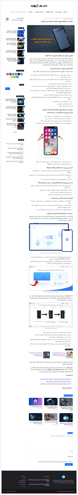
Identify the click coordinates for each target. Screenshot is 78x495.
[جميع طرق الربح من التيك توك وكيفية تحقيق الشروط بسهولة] (20, 40)
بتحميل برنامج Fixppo (63, 257)
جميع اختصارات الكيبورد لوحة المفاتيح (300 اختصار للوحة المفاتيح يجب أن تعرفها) (11, 59)
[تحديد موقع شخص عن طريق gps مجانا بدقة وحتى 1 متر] (20, 45)
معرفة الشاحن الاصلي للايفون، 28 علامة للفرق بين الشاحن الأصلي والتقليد (67, 408)
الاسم (71, 451)
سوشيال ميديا (58, 12)
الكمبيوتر (30, 12)
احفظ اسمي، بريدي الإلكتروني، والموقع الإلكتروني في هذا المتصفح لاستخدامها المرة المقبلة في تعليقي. (55, 461)
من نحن (23, 486)
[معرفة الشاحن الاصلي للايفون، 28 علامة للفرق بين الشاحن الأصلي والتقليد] (66, 402)
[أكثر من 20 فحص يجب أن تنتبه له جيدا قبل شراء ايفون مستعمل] (46, 355)
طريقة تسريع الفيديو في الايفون (36, 406)
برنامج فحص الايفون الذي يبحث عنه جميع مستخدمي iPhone (36, 422)
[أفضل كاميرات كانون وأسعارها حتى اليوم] (20, 120)
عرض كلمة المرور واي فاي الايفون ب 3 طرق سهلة (58, 381)
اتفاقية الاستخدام (22, 480)
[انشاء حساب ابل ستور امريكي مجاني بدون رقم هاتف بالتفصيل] (66, 417)
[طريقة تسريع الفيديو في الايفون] (35, 401)
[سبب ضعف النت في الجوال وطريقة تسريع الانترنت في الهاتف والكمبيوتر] (69, 355)
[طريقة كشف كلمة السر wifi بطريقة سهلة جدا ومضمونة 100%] (20, 126)
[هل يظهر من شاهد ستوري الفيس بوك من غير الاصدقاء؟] (20, 33)
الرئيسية (65, 12)
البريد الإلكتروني (70, 456)
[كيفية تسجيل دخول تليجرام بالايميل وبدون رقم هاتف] (20, 115)
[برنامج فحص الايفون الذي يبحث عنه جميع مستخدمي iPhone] (35, 417)
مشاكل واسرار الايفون (66, 387)
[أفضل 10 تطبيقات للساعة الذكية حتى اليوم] (51, 417)
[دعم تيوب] (39, 6)
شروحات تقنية (22, 484)
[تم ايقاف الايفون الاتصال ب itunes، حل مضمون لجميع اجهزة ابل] (51, 401)
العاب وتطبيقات (49, 12)
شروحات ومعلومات (39, 12)
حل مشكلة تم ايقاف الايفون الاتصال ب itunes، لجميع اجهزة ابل (55, 378)
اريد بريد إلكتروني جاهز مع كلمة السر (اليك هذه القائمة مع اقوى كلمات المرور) (10, 100)
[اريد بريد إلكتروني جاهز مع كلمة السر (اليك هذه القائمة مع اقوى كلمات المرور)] (20, 101)
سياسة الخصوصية (22, 482)
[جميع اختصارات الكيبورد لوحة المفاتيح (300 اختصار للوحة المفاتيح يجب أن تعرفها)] (20, 61)
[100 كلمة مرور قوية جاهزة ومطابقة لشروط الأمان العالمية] (20, 53)
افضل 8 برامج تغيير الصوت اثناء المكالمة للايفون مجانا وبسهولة (56, 383)
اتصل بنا (23, 478)
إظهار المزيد (15, 132)
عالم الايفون (66, 18)
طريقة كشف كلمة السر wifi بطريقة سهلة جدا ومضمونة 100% (11, 124)
